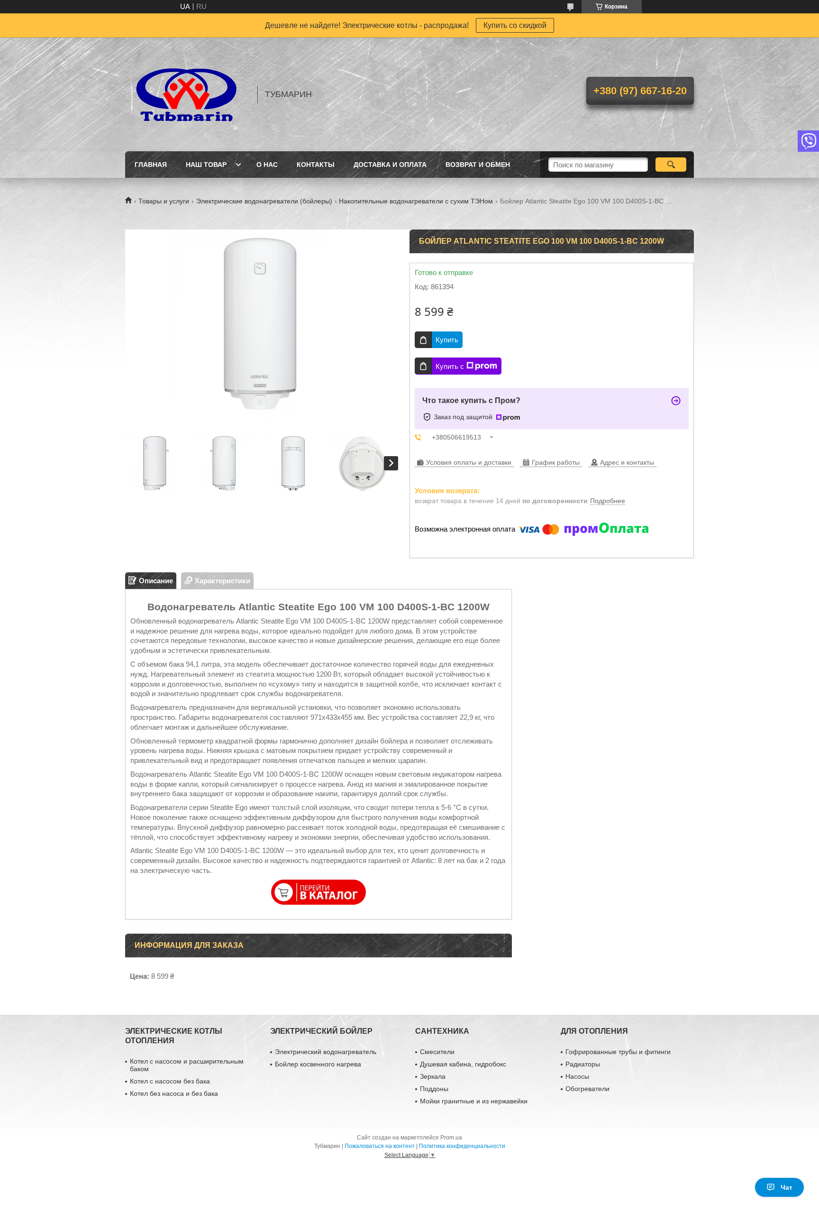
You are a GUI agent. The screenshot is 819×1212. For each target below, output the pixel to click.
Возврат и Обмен (478, 164)
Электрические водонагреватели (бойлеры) (264, 201)
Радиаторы (582, 1064)
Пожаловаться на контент (380, 1146)
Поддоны (434, 1089)
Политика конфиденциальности (462, 1146)
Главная (151, 164)
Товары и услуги (163, 201)
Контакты (316, 164)
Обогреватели (587, 1089)
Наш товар (206, 164)
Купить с (450, 366)
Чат (786, 1187)
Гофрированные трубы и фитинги (618, 1052)
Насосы (577, 1076)
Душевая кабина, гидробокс (463, 1064)
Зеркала (433, 1076)
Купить (447, 340)
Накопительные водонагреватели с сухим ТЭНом (416, 201)
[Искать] (670, 164)
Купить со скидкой (514, 25)
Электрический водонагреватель (325, 1052)
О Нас (267, 164)
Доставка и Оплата (390, 164)
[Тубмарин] (186, 94)
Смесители (437, 1052)
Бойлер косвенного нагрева (318, 1064)
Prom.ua (451, 1137)
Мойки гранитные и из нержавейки (474, 1101)
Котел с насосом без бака (170, 1081)
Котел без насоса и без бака (174, 1093)
